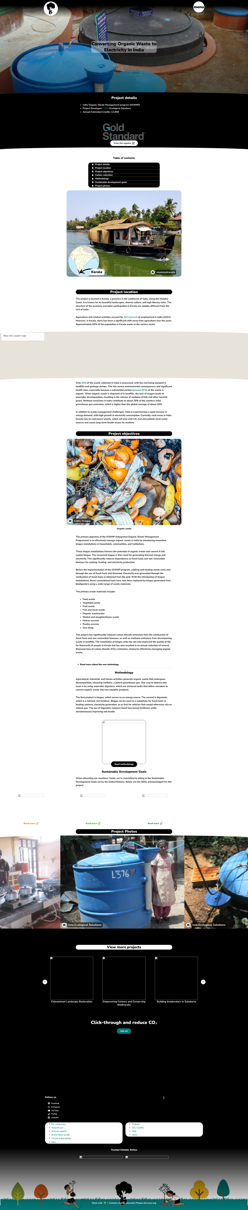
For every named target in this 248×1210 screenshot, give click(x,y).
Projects (136, 1124)
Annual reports (59, 1131)
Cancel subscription (61, 1138)
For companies (59, 1124)
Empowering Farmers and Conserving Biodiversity (124, 1003)
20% (83, 382)
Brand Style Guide (61, 1134)
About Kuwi (57, 1127)
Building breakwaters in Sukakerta (176, 1001)
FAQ (134, 1131)
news (134, 1134)
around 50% (140, 390)
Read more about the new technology (99, 664)
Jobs (54, 1142)
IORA (106, 108)
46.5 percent (130, 317)
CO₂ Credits (138, 1127)
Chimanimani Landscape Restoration (71, 1001)
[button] (124, 664)
